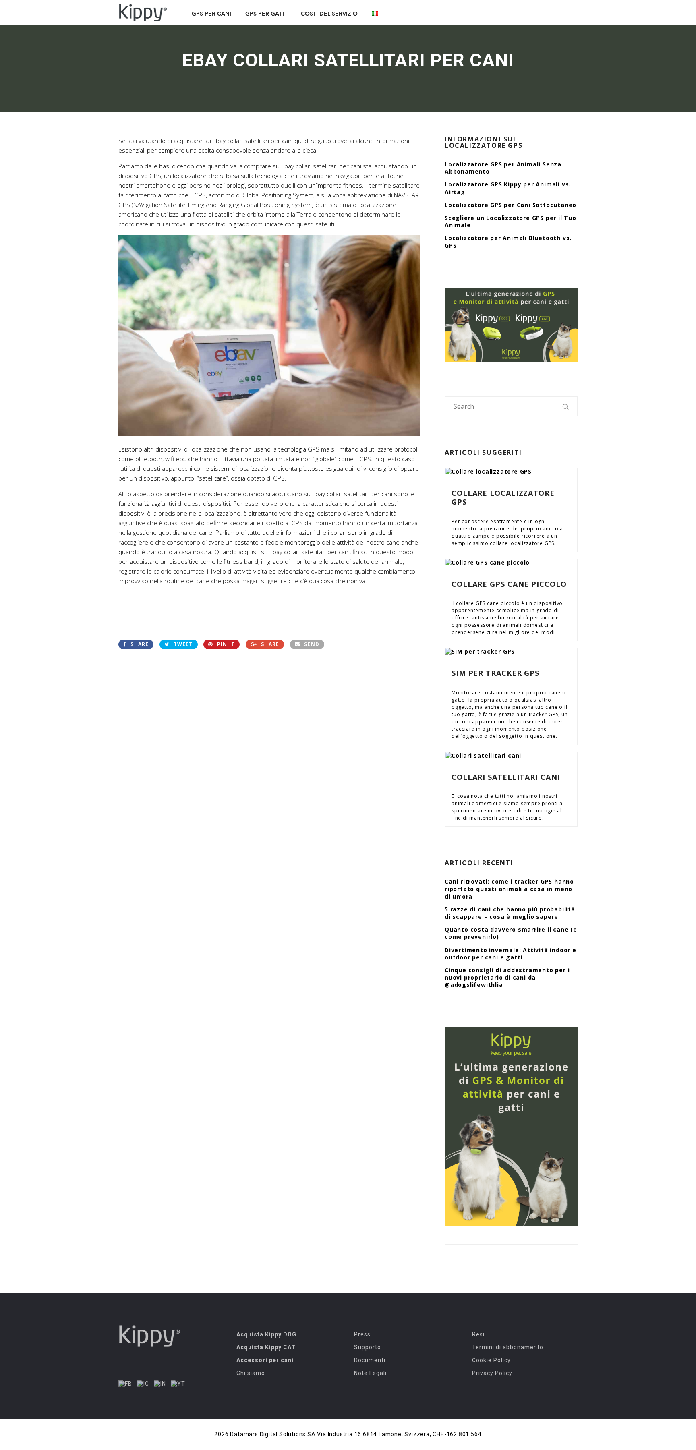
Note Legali (370, 1373)
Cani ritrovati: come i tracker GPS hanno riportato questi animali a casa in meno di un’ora (509, 889)
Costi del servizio (329, 14)
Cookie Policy (491, 1360)
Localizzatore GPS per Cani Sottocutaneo (510, 205)
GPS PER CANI (211, 14)
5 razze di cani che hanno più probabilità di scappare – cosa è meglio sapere (510, 912)
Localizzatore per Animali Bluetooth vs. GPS (508, 241)
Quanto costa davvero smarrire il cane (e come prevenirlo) (511, 933)
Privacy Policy (492, 1373)
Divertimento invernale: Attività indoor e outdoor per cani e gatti (510, 953)
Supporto (367, 1347)
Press (362, 1334)
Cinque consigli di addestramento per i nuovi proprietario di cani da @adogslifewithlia (507, 977)
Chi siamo (250, 1373)
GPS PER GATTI (266, 14)
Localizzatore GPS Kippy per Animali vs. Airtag (508, 187)
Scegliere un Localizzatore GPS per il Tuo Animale (510, 221)
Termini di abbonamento (507, 1347)
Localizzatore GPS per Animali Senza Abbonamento (503, 167)
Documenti (369, 1360)
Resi (478, 1334)
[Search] (566, 406)
